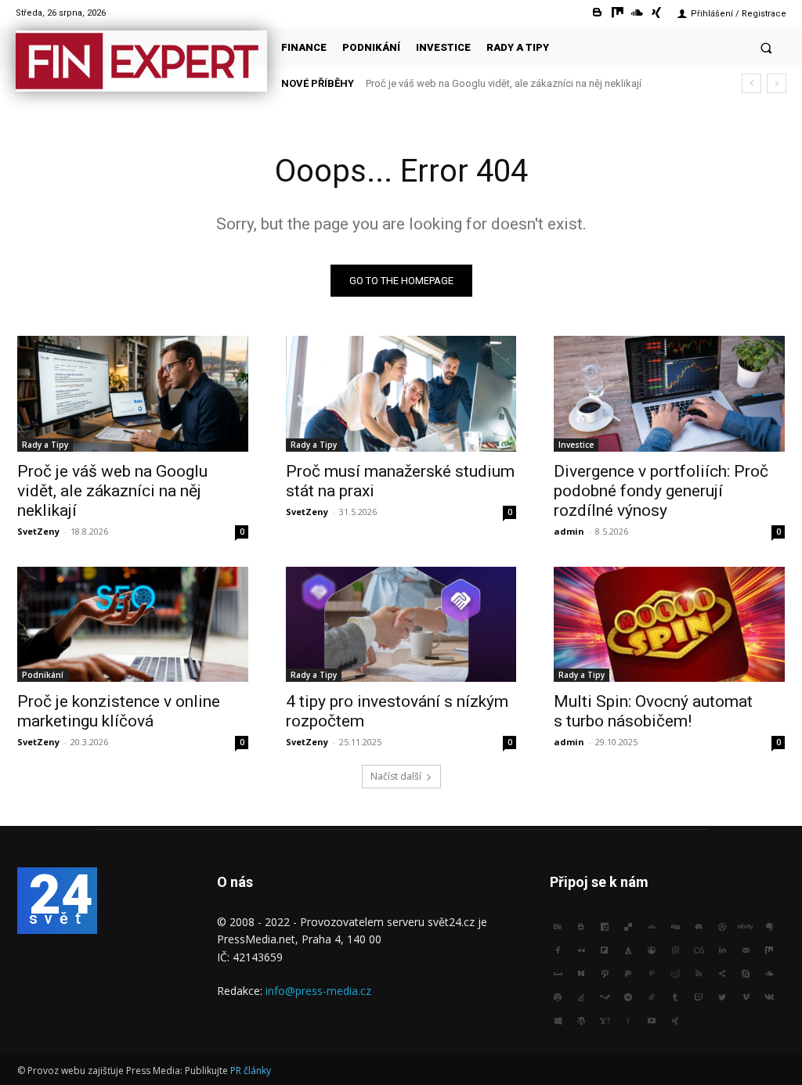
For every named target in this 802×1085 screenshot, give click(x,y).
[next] (776, 83)
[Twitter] (722, 996)
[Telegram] (628, 996)
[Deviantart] (651, 925)
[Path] (604, 972)
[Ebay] (745, 925)
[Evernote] (769, 925)
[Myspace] (557, 972)
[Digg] (675, 925)
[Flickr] (581, 949)
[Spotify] (557, 996)
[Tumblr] (675, 996)
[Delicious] (628, 925)
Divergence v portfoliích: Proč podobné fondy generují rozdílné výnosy (661, 491)
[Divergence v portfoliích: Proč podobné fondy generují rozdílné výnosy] (669, 393)
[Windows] (557, 1019)
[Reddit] (675, 972)
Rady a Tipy (45, 444)
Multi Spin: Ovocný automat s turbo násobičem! (653, 711)
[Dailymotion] (604, 925)
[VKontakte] (769, 996)
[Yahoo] (604, 1019)
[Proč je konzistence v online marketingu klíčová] (132, 624)
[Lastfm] (698, 949)
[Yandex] (628, 1019)
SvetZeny (38, 531)
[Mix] (617, 13)
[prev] (751, 83)
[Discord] (698, 925)
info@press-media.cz (318, 990)
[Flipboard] (604, 949)
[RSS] (698, 972)
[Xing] (657, 13)
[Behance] (557, 925)
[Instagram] (675, 949)
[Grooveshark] (651, 949)
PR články (250, 1070)
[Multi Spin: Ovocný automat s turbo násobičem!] (669, 624)
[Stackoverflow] (581, 996)
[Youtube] (651, 1019)
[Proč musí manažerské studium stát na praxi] (401, 393)
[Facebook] (557, 949)
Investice (576, 444)
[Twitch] (698, 996)
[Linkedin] (722, 949)
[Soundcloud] (637, 13)
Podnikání (42, 674)
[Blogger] (597, 13)
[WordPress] (581, 1019)
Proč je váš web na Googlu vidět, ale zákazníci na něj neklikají (112, 491)
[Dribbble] (722, 925)
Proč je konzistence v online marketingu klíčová (118, 711)
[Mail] (745, 949)
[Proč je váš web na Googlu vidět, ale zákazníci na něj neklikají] (132, 393)
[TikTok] (651, 996)
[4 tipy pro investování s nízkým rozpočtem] (401, 624)
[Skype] (745, 972)
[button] (766, 47)
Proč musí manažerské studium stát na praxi (473, 83)
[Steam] (604, 996)
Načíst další (395, 776)
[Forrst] (628, 949)
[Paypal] (628, 972)
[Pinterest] (651, 972)
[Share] (722, 972)
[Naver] (581, 972)
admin (569, 531)
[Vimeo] (745, 996)
